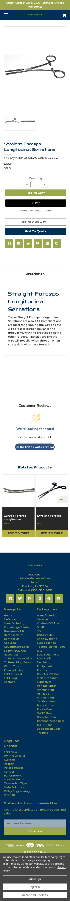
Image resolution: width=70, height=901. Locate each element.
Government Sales (16, 646)
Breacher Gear (47, 717)
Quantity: (35, 178)
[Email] (19, 243)
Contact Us (11, 639)
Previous (8, 499)
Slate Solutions (14, 787)
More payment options (36, 210)
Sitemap (9, 682)
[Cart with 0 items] (60, 14)
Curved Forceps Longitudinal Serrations (15, 519)
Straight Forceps (49, 515)
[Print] (28, 243)
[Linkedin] (47, 243)
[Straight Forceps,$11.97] (52, 491)
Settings (35, 879)
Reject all (35, 887)
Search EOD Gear (16, 650)
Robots (42, 670)
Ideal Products (14, 779)
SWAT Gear (44, 713)
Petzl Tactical (13, 767)
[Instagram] (30, 598)
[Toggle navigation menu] (9, 15)
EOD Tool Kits (46, 643)
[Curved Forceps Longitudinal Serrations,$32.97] (18, 491)
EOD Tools (44, 658)
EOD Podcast (13, 674)
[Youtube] (59, 598)
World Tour (11, 666)
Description (35, 273)
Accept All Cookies (35, 895)
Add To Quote (35, 231)
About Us (10, 643)
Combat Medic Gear (50, 721)
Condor (9, 771)
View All (9, 795)
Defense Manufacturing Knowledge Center (17, 623)
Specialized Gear (48, 729)
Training (43, 732)
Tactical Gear (46, 701)
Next (62, 499)
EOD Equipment (48, 654)
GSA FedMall (45, 635)
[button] (35, 158)
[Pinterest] (57, 243)
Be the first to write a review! (35, 447)
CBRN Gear (44, 725)
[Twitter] (38, 243)
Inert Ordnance (47, 678)
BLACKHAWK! (13, 775)
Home (8, 615)
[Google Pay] (35, 203)
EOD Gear (10, 752)
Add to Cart (18, 533)
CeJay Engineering (17, 791)
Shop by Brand (47, 639)
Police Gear (45, 709)
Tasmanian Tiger (15, 783)
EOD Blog (10, 678)
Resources (11, 654)
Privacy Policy (13, 670)
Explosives (44, 682)
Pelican (9, 764)
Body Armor (45, 705)
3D (39, 631)
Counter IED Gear (49, 674)
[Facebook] (9, 243)
